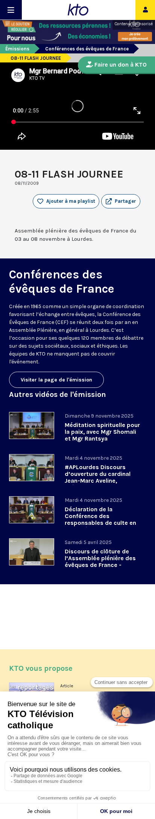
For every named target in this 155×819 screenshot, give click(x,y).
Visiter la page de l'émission (56, 380)
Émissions (17, 49)
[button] (120, 201)
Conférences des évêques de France (87, 49)
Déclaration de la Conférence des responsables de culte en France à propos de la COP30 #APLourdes (100, 523)
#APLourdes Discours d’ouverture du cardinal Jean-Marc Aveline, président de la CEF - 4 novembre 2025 (98, 480)
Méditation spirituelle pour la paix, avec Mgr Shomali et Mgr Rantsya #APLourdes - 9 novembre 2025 (102, 438)
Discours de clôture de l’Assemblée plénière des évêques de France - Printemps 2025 (100, 561)
